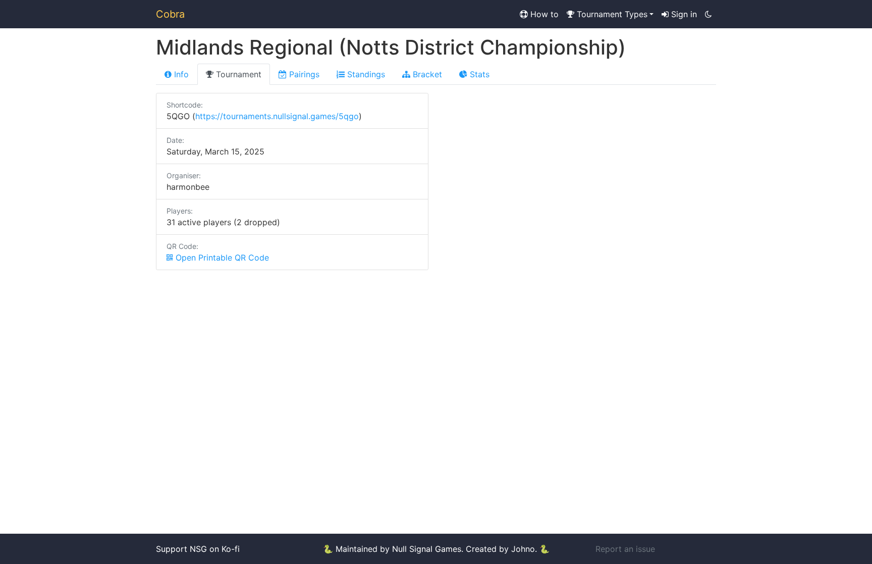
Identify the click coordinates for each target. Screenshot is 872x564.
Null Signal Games (426, 549)
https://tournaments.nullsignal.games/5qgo (277, 116)
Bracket (426, 74)
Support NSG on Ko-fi (198, 549)
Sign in (683, 14)
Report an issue (625, 549)
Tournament (237, 74)
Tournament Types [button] (610, 14)
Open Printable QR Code (221, 257)
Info (180, 74)
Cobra (170, 14)
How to (543, 14)
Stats (478, 74)
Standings (365, 74)
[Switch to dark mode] (708, 14)
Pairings (303, 74)
